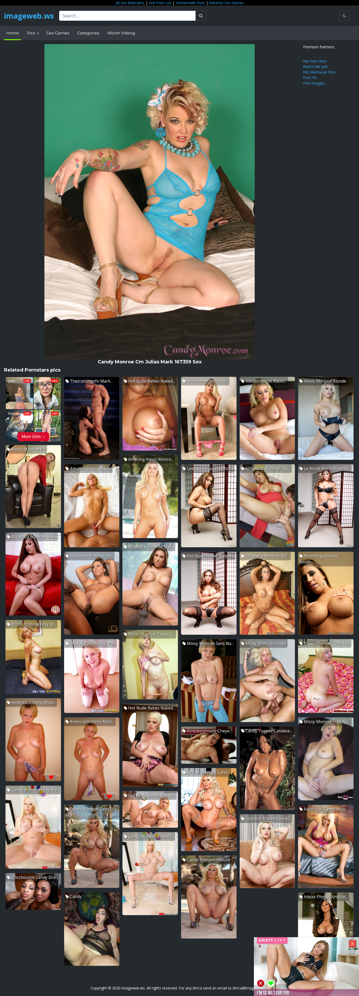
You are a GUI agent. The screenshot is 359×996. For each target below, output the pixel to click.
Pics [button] (31, 32)
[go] (201, 16)
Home (12, 32)
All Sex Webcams (130, 2)
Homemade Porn (190, 2)
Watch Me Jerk (315, 66)
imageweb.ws (29, 16)
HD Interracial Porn (319, 72)
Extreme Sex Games (226, 2)
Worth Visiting (121, 32)
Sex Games (58, 32)
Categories (88, 32)
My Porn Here (315, 61)
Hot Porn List (160, 2)
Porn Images (314, 83)
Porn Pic (310, 77)
